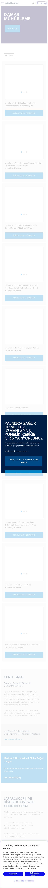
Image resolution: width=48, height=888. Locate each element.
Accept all (13, 874)
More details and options (24, 881)
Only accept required (35, 874)
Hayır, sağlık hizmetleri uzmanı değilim (23, 461)
